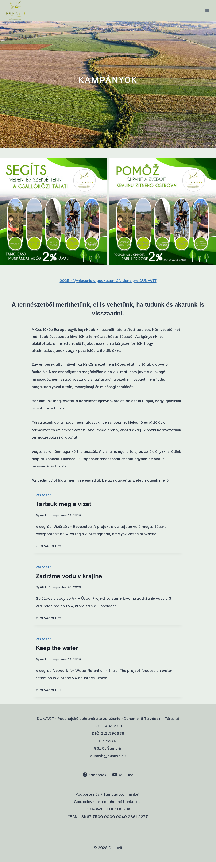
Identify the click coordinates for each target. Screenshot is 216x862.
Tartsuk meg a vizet (63, 503)
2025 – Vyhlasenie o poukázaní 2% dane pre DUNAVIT (108, 280)
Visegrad (43, 495)
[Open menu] (207, 10)
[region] (108, 84)
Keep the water (57, 647)
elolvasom (47, 545)
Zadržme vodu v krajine (69, 575)
